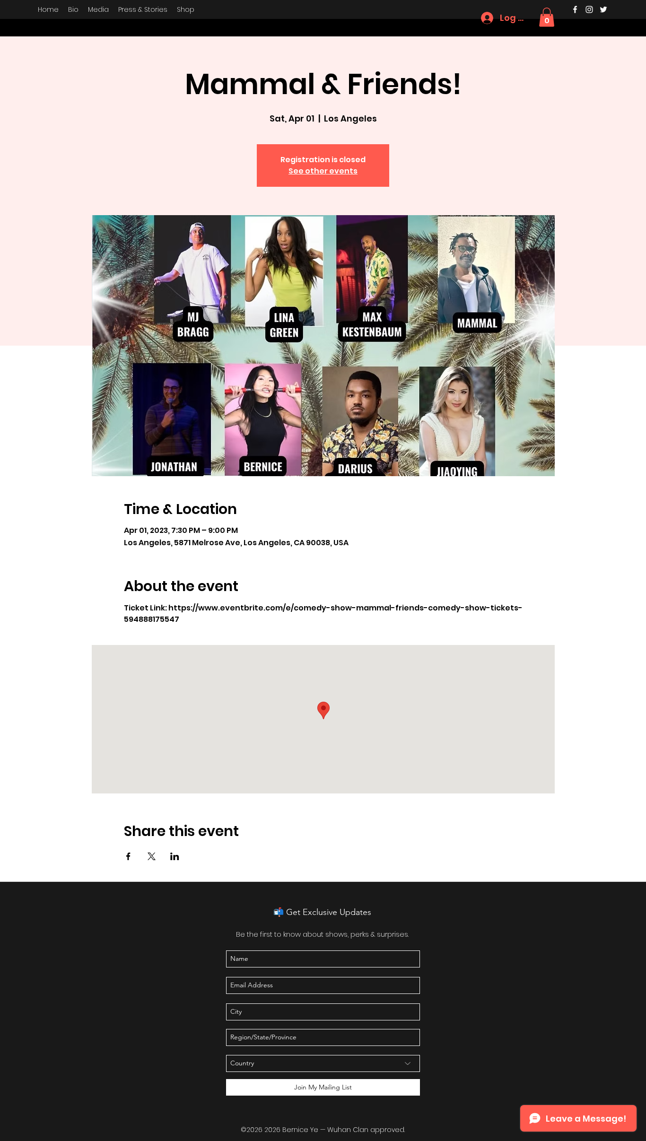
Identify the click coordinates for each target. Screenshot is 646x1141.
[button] (547, 17)
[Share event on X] (151, 856)
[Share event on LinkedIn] (174, 856)
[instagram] (589, 9)
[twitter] (603, 9)
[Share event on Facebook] (128, 856)
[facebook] (575, 9)
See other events (323, 170)
